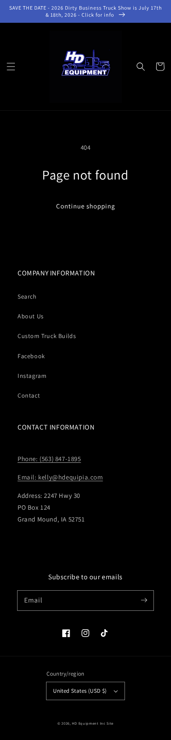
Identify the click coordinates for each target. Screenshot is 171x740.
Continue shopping (85, 206)
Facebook (31, 356)
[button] (11, 66)
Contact (29, 395)
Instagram (32, 376)
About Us (31, 316)
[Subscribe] (143, 600)
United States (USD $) (80, 690)
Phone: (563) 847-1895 (49, 459)
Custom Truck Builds (47, 336)
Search (27, 296)
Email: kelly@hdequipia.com (60, 477)
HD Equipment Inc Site (93, 723)
